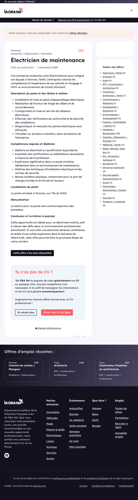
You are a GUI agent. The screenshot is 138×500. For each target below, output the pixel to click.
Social (106, 182)
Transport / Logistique (114, 201)
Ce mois (74, 441)
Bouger (96, 425)
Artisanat (107, 76)
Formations (122, 417)
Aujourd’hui (76, 408)
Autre (105, 80)
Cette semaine (78, 425)
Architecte (60, 365)
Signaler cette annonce (49, 328)
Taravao (16, 50)
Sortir (95, 420)
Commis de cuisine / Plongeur (22, 367)
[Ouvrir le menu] (131, 10)
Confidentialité (126, 486)
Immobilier (53, 412)
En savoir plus (26, 312)
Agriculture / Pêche (112, 73)
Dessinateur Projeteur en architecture (113, 367)
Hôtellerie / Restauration (22, 375)
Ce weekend (76, 420)
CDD (81, 50)
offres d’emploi (78, 33)
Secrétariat (108, 163)
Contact (83, 486)
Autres (50, 458)
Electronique (53, 435)
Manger (96, 408)
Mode (49, 423)
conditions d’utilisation (98, 478)
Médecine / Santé (111, 144)
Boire (95, 414)
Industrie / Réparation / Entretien (31, 53)
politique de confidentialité (66, 478)
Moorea (13, 362)
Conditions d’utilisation (103, 486)
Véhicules (52, 418)
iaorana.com (39, 486)
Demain (74, 414)
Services (51, 452)
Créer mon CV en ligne (57, 312)
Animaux (51, 447)
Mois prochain (77, 446)
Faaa (56, 362)
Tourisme (107, 198)
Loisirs (50, 441)
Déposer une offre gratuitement (74, 20)
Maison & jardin (55, 429)
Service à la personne (113, 167)
